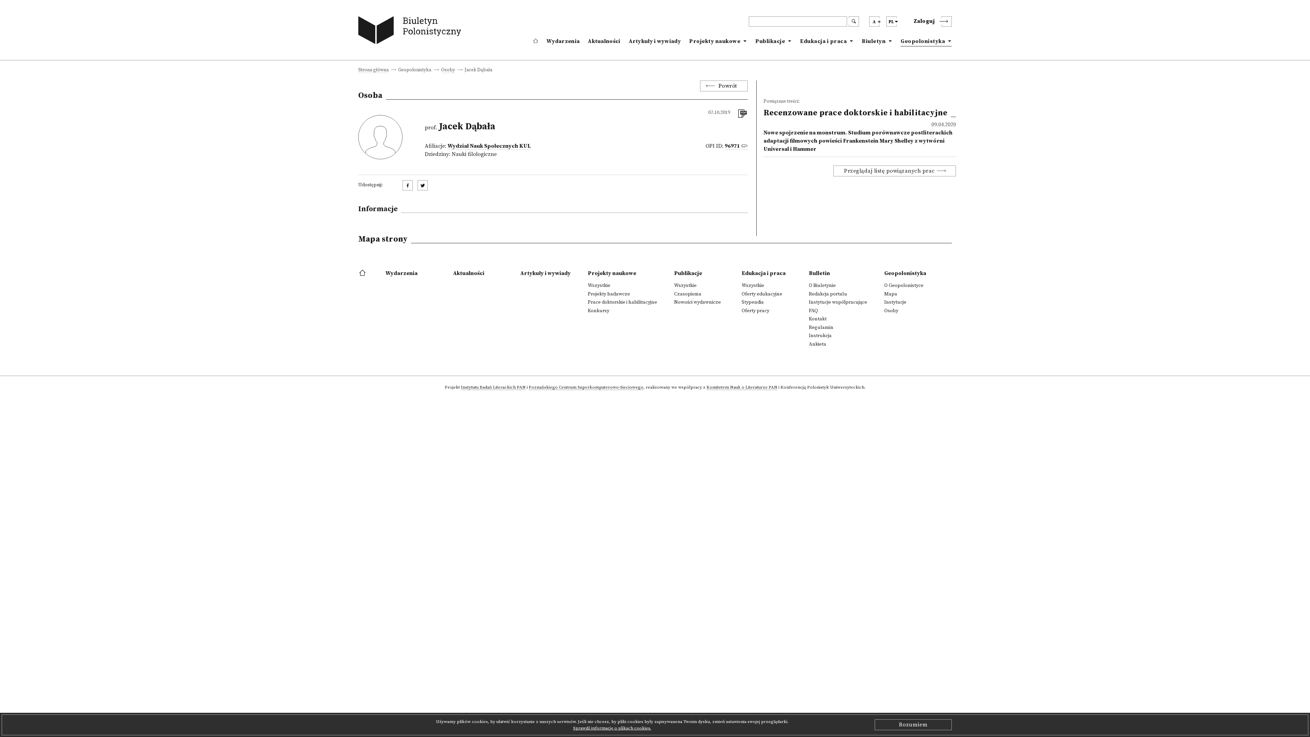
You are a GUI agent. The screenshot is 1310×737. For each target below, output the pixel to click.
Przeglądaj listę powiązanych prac (889, 171)
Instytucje (895, 302)
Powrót (727, 86)
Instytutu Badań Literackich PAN (493, 387)
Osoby (448, 70)
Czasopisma (687, 294)
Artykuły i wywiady (655, 41)
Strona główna (373, 70)
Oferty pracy (755, 311)
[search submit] (854, 21)
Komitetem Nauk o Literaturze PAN (742, 387)
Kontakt (818, 319)
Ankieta (817, 344)
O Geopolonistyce (903, 286)
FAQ (813, 311)
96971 (732, 146)
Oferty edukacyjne (762, 294)
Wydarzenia (563, 41)
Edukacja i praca (823, 41)
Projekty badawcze (609, 294)
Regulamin (821, 327)
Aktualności (604, 41)
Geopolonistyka (923, 41)
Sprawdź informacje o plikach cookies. (612, 728)
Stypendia (753, 302)
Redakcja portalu (828, 294)
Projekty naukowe (714, 41)
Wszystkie (599, 286)
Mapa (890, 294)
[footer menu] (363, 273)
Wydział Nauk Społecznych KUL (489, 146)
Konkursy (598, 311)
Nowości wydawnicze (697, 302)
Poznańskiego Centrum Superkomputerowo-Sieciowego (586, 387)
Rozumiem (913, 724)
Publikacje (770, 41)
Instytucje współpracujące (838, 302)
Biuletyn (874, 41)
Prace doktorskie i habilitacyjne (622, 302)
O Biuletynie (822, 286)
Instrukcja (820, 336)
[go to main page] (411, 31)
